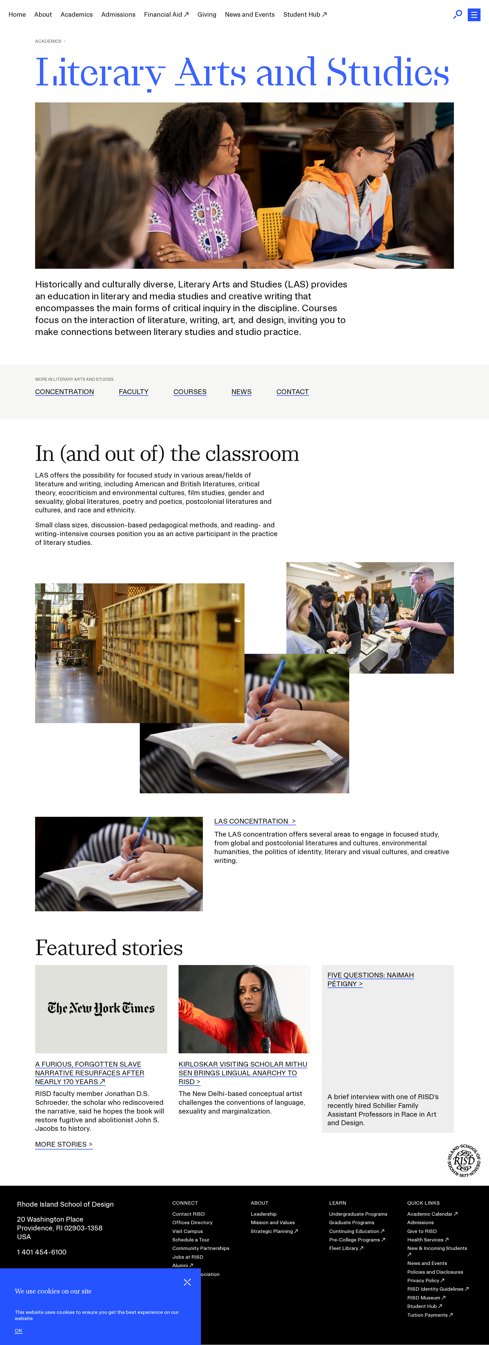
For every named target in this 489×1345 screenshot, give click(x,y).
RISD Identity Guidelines (435, 1289)
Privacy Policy (423, 1280)
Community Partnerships (201, 1248)
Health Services (425, 1239)
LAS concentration (252, 821)
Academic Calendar (429, 1214)
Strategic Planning (272, 1231)
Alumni (180, 1265)
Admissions (118, 14)
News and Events (250, 14)
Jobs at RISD (187, 1257)
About (43, 14)
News (241, 391)
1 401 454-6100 (42, 1252)
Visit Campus (187, 1231)
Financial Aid (164, 14)
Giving (207, 14)
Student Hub (302, 14)
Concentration (64, 391)
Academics (77, 14)
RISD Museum (423, 1297)
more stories (61, 1144)
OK (18, 1330)
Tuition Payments (427, 1315)
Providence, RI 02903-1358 (60, 1228)
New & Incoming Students (437, 1248)
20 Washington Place (50, 1219)
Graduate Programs (351, 1222)
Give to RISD (422, 1231)
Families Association (196, 1274)
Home (17, 14)
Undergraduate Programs (358, 1214)
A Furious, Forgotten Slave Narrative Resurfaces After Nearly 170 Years (89, 1072)
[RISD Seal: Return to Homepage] (464, 1175)
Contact (292, 391)
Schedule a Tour (190, 1239)
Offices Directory (192, 1222)
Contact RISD (188, 1214)
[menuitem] (17, 14)
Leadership (264, 1214)
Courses (190, 391)
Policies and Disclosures (435, 1272)
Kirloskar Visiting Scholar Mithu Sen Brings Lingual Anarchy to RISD (243, 1072)
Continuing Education (354, 1231)
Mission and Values (273, 1222)
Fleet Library (343, 1248)
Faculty (134, 391)
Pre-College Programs (354, 1239)
